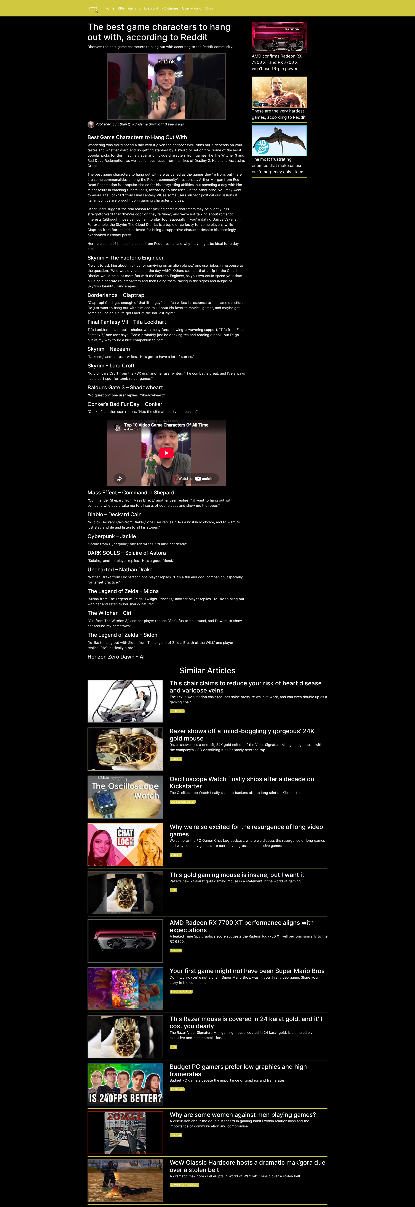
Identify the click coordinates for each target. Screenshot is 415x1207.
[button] (210, 8)
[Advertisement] (279, 247)
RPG (121, 8)
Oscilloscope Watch (183, 801)
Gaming (134, 8)
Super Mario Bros (181, 991)
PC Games (170, 8)
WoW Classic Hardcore (184, 1185)
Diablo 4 (151, 8)
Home (109, 8)
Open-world (191, 8)
